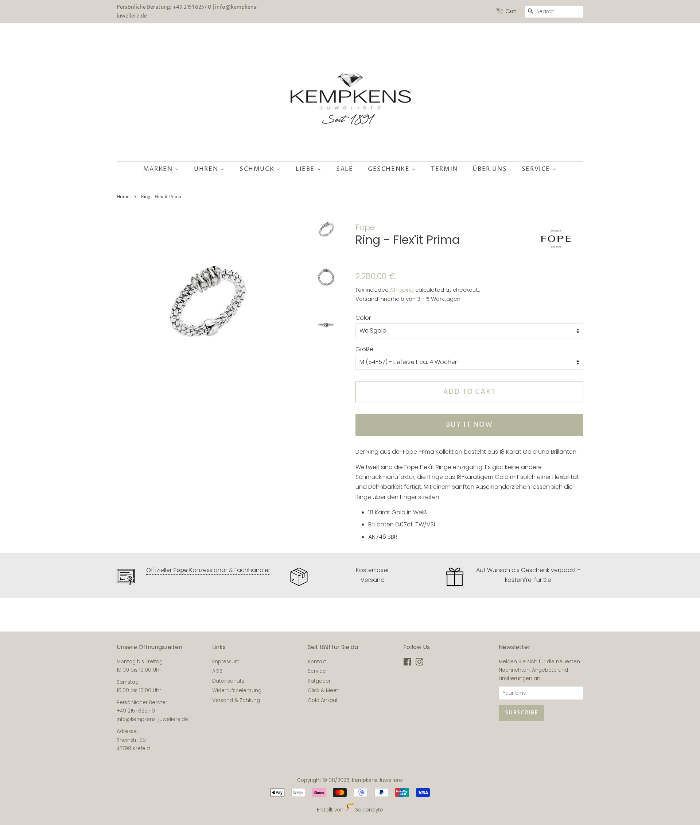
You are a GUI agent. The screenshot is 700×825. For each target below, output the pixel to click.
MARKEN (159, 169)
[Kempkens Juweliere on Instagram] (419, 663)
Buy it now (469, 424)
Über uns (489, 169)
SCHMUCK (258, 169)
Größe (364, 349)
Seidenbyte (369, 809)
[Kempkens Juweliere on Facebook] (407, 663)
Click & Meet (323, 690)
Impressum (226, 661)
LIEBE (306, 169)
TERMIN (444, 169)
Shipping (402, 289)
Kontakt (317, 661)
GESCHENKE (390, 169)
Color (363, 318)
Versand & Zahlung (236, 700)
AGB (217, 671)
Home (123, 197)
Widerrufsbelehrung (236, 690)
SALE (344, 169)
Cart (511, 11)
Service (537, 169)
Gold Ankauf (323, 700)
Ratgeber (319, 681)
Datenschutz (228, 681)
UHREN (207, 169)
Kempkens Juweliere (377, 780)
